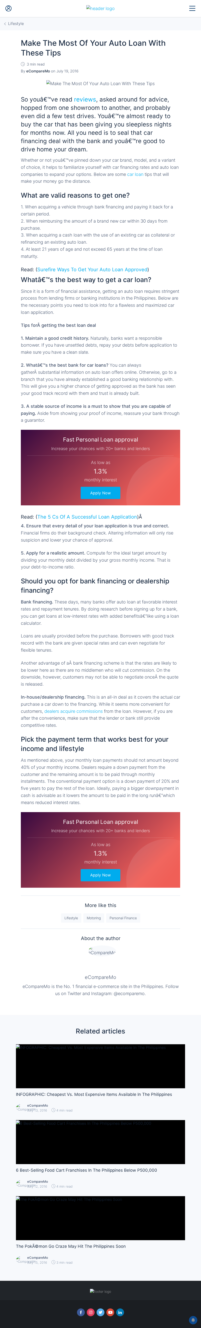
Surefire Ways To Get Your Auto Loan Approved (92, 269)
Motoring (94, 918)
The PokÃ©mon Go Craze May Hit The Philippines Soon (71, 1246)
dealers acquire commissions (73, 711)
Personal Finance (123, 918)
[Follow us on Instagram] (91, 1312)
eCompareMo (100, 977)
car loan (135, 174)
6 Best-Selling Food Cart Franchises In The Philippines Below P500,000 (86, 1170)
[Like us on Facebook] (81, 1312)
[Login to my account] (8, 8)
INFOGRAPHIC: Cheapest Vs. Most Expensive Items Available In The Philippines (94, 1094)
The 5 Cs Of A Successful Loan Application (87, 517)
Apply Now (100, 492)
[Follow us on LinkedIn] (120, 1312)
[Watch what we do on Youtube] (110, 1312)
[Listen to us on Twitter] (100, 1312)
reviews (85, 99)
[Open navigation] (192, 8)
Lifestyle (71, 918)
